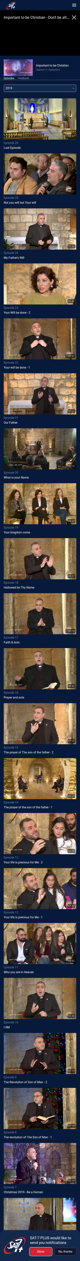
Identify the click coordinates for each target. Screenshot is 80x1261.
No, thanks (65, 1251)
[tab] (9, 78)
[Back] (74, 17)
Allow (40, 1251)
